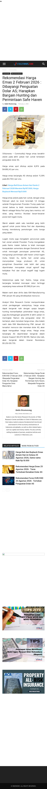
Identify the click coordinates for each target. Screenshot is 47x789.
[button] (4, 64)
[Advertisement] (23, 7)
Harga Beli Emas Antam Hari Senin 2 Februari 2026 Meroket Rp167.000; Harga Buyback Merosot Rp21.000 (20, 188)
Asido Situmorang (10, 104)
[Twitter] (10, 109)
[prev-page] (3, 489)
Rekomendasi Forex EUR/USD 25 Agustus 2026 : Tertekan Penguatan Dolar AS (29, 481)
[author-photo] (23, 407)
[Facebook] (4, 109)
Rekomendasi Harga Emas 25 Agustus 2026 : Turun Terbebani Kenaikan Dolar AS (29, 469)
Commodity (13, 70)
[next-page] (7, 489)
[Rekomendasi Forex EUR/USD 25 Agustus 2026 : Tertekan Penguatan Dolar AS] (8, 481)
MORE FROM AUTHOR (30, 446)
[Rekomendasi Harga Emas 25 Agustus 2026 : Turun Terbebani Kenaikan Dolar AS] (8, 469)
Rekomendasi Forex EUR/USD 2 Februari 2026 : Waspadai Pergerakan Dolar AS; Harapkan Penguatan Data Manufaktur (12, 379)
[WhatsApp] (21, 109)
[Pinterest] (15, 109)
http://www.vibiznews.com (23, 413)
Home (4, 70)
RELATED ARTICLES (11, 446)
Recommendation (17, 73)
